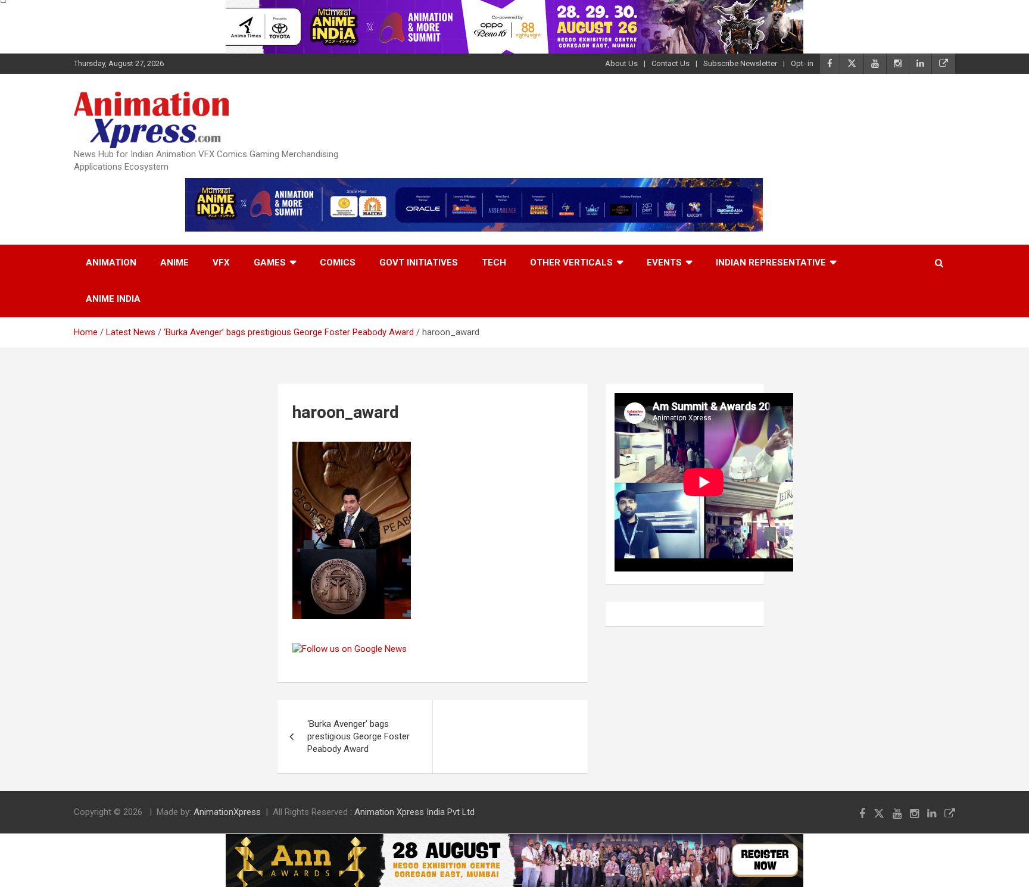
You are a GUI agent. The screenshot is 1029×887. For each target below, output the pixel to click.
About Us (621, 63)
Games (270, 262)
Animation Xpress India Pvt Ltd (414, 812)
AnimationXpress (227, 812)
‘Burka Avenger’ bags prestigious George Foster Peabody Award (358, 736)
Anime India (113, 298)
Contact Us (670, 63)
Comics (338, 262)
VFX (221, 262)
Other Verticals (571, 262)
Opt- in (802, 63)
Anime (174, 262)
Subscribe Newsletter (740, 63)
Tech (494, 262)
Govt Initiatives (418, 262)
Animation (111, 262)
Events (664, 262)
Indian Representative (771, 262)
